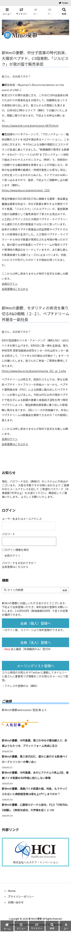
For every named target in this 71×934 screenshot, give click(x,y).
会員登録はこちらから (15, 289)
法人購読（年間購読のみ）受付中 (30, 649)
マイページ (27, 630)
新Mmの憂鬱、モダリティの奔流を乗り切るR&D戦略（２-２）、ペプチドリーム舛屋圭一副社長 (35, 313)
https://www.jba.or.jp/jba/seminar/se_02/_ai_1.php (34, 371)
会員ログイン (10, 284)
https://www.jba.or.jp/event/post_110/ (26, 190)
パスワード (8, 534)
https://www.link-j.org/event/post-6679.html (30, 125)
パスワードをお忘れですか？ (19, 563)
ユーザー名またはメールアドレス (22, 519)
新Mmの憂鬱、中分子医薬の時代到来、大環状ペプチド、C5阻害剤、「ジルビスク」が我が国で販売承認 (35, 58)
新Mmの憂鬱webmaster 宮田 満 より (24, 710)
